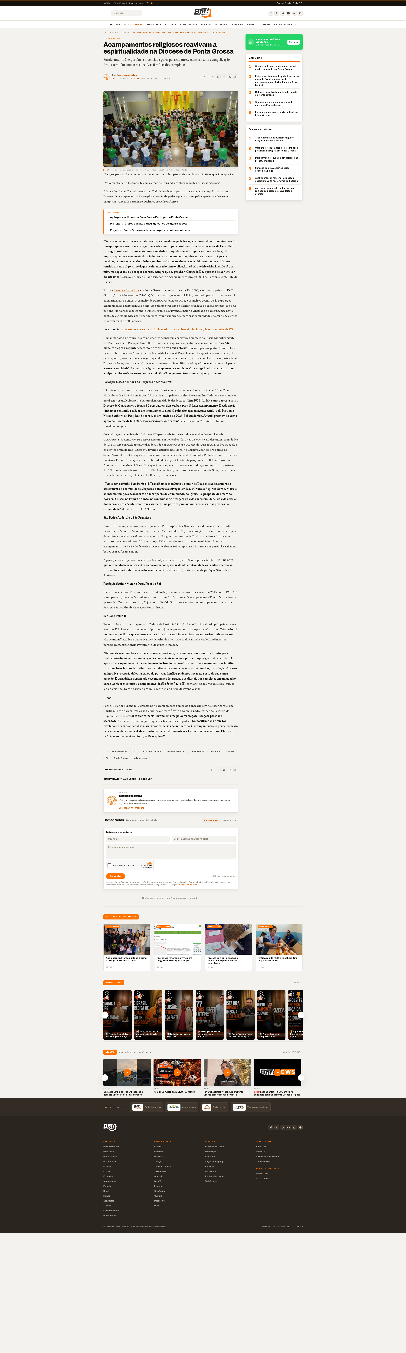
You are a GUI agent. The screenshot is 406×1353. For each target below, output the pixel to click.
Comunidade (197, 751)
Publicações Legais (214, 1176)
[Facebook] (270, 13)
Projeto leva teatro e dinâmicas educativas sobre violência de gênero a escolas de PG (177, 329)
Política (170, 24)
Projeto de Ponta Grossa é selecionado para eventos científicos (150, 230)
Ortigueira (159, 1191)
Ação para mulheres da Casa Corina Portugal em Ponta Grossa (149, 217)
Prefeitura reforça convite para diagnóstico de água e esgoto (148, 223)
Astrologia (210, 1171)
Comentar (166, 78)
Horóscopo (210, 1152)
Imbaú (157, 1206)
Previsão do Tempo (214, 1146)
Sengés (158, 1181)
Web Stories (211, 1181)
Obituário (210, 1156)
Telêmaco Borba (162, 1166)
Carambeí (159, 1152)
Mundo (106, 1196)
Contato (260, 1152)
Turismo (264, 24)
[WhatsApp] (294, 13)
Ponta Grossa (133, 24)
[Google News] (300, 13)
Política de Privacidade (267, 1156)
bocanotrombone (175, 751)
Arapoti (158, 1176)
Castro (157, 1146)
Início (107, 33)
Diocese (230, 751)
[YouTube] (288, 13)
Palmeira (158, 1156)
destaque (215, 751)
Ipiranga (158, 1186)
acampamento (119, 751)
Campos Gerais (284, 3)
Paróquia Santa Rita (126, 290)
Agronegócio (109, 1181)
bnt (134, 751)
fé (107, 758)
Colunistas (108, 1201)
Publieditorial (110, 1216)
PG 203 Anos (154, 24)
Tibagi (157, 1161)
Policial (206, 24)
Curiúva (158, 1196)
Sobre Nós (261, 1146)
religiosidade (140, 758)
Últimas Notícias (111, 1146)
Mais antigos (229, 820)
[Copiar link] (235, 76)
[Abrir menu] (106, 13)
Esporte (237, 24)
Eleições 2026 (188, 24)
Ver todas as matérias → (133, 808)
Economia (221, 24)
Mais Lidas (108, 1152)
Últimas (115, 24)
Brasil (251, 24)
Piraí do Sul (159, 1201)
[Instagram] (282, 13)
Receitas (209, 1166)
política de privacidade (187, 885)
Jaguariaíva (160, 1171)
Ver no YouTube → (293, 1052)
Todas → (298, 983)
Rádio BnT (298, 3)
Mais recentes (211, 820)
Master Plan (262, 1174)
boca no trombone (151, 751)
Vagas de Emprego (214, 1161)
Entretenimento (285, 24)
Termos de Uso (263, 1161)
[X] (276, 13)
